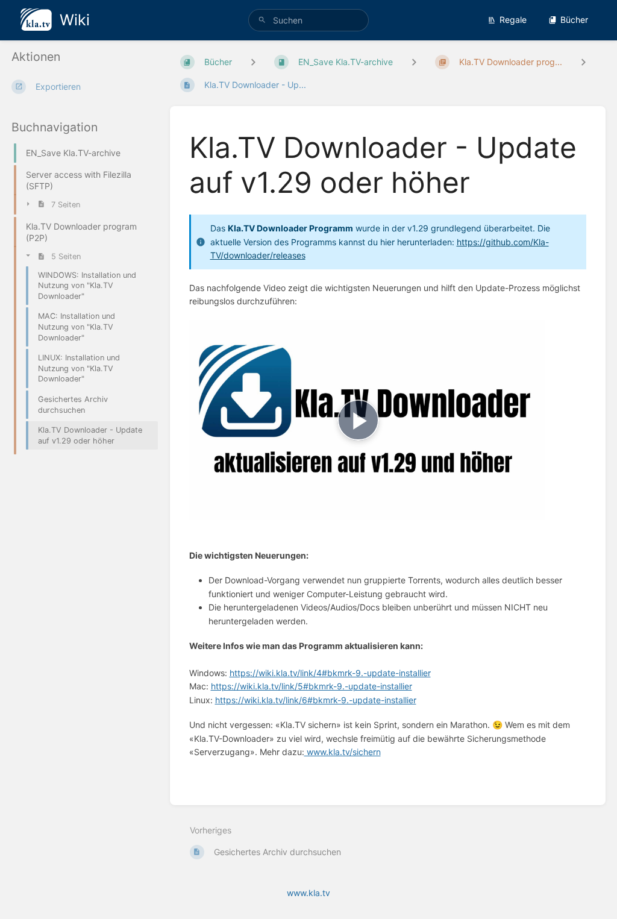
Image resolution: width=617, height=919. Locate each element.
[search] (308, 20)
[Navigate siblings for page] (583, 62)
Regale (513, 19)
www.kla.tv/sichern (342, 752)
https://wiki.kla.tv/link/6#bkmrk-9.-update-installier (315, 700)
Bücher (574, 19)
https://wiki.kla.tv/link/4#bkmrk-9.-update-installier (330, 673)
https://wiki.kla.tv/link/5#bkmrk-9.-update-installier (311, 686)
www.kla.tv (308, 893)
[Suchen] (262, 20)
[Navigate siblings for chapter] (414, 62)
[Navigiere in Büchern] (253, 62)
